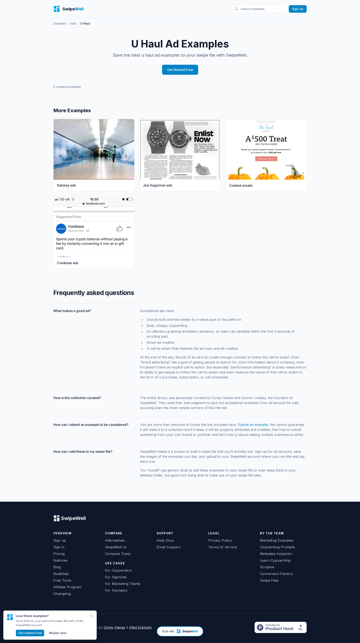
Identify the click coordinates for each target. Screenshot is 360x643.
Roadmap (61, 574)
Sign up (59, 540)
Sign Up (297, 9)
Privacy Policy (220, 540)
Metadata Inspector (276, 554)
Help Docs (165, 540)
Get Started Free (180, 70)
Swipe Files (269, 580)
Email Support (168, 547)
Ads (73, 23)
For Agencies (116, 577)
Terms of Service (222, 547)
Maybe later (58, 633)
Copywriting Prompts (277, 547)
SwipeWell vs (116, 547)
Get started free (30, 633)
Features (60, 560)
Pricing (59, 554)
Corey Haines (114, 627)
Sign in (59, 547)
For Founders (116, 590)
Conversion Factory (276, 574)
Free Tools (62, 580)
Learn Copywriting (275, 560)
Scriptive (267, 567)
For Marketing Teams (122, 584)
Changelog (62, 594)
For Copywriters (118, 570)
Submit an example (253, 425)
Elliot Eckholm (140, 627)
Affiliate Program (67, 587)
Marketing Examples (277, 540)
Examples (59, 23)
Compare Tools (117, 554)
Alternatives (115, 540)
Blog (57, 567)
